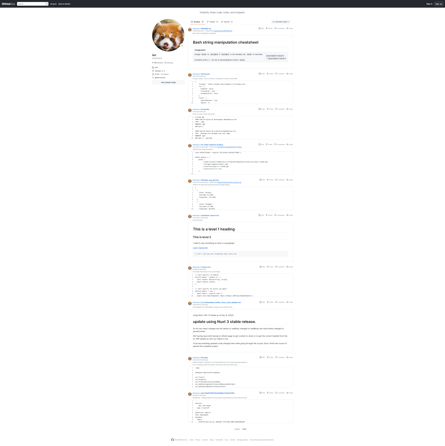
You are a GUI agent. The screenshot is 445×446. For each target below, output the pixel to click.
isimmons (196, 29)
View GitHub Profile (168, 82)
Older (244, 429)
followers (159, 63)
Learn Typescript (200, 248)
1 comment (280, 74)
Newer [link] (237, 429)
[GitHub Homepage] (172, 439)
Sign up (438, 4)
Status (212, 440)
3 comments (280, 215)
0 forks (270, 28)
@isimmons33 (160, 78)
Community (219, 440)
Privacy (197, 440)
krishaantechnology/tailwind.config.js (230, 147)
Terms (192, 440)
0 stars (290, 28)
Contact (232, 440)
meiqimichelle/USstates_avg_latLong (229, 182)
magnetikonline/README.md (223, 31)
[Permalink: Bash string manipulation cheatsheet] (191, 42)
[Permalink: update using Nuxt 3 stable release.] (191, 321)
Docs (226, 440)
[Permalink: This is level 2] (191, 237)
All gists (53, 4)
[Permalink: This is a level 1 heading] (191, 229)
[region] (240, 52)
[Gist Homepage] (8, 3)
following (169, 63)
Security (205, 440)
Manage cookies (242, 440)
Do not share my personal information (262, 440)
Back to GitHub (64, 4)
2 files (263, 74)
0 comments (280, 28)
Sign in (429, 4)
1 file (262, 28)
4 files (263, 109)
